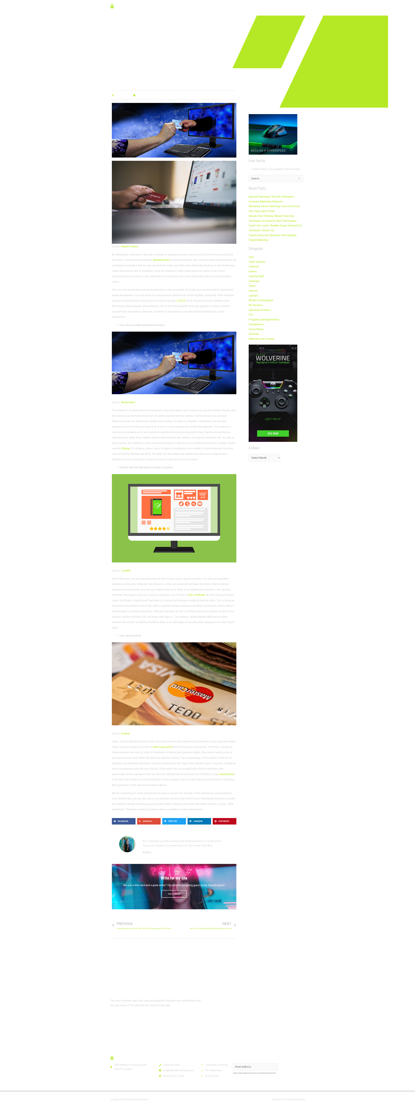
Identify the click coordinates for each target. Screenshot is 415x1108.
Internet (253, 290)
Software (254, 334)
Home (252, 285)
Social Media (256, 329)
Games (253, 271)
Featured (254, 266)
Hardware (254, 281)
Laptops (253, 295)
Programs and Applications (264, 319)
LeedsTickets (227, 774)
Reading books (161, 259)
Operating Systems (260, 310)
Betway (126, 448)
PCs (251, 314)
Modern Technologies (261, 300)
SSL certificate (197, 594)
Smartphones (256, 324)
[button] (123, 1017)
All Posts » (147, 852)
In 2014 (181, 300)
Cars (251, 257)
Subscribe (291, 1066)
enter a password (162, 746)
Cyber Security (257, 261)
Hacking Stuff (256, 276)
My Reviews (256, 305)
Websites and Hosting (261, 338)
